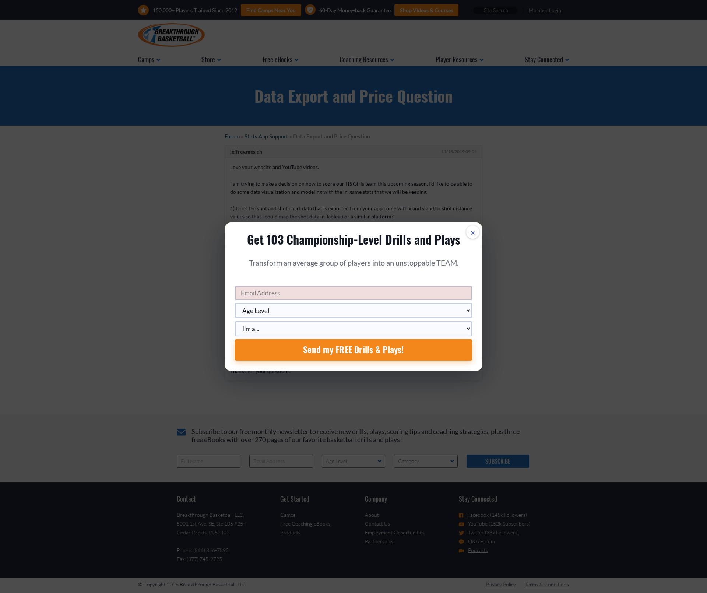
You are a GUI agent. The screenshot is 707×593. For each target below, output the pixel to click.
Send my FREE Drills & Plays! (353, 349)
